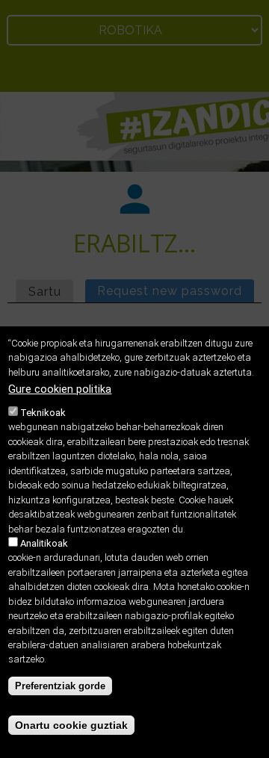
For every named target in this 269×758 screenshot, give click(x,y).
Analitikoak (44, 543)
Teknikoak (43, 412)
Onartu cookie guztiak (71, 725)
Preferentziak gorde (60, 686)
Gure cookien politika (59, 389)
